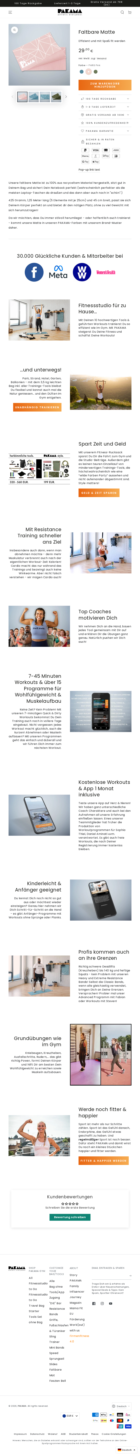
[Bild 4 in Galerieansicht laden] (56, 97)
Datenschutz (37, 1434)
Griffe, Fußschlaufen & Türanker (59, 1325)
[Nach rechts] (66, 97)
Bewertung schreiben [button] (70, 1217)
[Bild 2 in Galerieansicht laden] (34, 97)
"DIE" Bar (55, 1303)
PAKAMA (22, 1405)
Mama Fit (76, 1308)
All (30, 1278)
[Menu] (10, 12)
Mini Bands (56, 1348)
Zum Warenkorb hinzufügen (105, 85)
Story (73, 1275)
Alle (52, 1281)
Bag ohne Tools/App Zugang (56, 1292)
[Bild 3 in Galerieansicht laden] (45, 97)
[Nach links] (12, 97)
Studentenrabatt (78, 1434)
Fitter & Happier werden (104, 1161)
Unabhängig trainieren (37, 407)
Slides (53, 1364)
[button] (122, 12)
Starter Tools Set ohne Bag (35, 1316)
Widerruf (53, 1434)
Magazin (75, 1303)
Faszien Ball (57, 1381)
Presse (95, 1434)
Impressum (20, 1434)
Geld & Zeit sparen (99, 493)
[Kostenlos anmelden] (130, 1276)
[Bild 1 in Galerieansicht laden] (22, 97)
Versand (102, 58)
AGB (63, 1434)
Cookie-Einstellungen (114, 1434)
